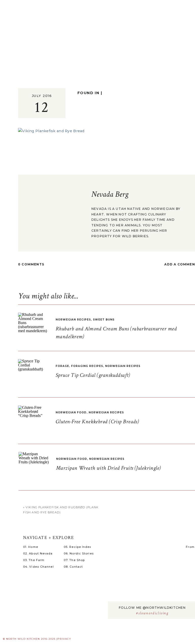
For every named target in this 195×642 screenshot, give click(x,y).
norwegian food (71, 412)
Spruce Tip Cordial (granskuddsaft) (93, 375)
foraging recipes (87, 366)
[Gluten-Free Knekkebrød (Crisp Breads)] (33, 421)
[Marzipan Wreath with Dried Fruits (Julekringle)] (34, 467)
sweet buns (104, 319)
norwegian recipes (73, 319)
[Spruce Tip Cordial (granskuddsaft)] (33, 374)
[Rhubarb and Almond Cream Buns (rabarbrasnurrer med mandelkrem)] (33, 328)
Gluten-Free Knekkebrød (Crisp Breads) (97, 421)
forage (62, 366)
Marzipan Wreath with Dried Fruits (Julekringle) (108, 468)
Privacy (64, 638)
